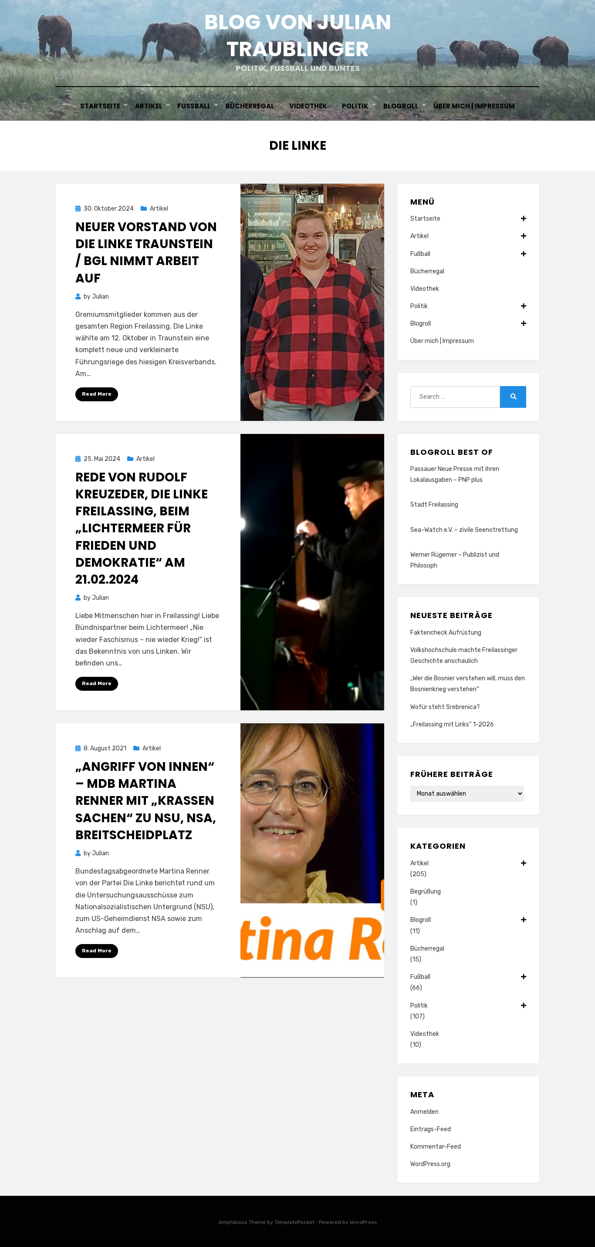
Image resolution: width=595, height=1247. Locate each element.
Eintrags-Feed (430, 1129)
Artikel (148, 106)
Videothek (308, 106)
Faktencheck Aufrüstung (445, 632)
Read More (97, 394)
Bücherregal (250, 106)
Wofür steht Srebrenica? (445, 707)
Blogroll (401, 106)
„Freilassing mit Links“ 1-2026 (452, 724)
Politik (355, 106)
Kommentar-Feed (435, 1146)
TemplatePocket (294, 1222)
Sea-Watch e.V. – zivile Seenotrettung (464, 530)
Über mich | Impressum (474, 106)
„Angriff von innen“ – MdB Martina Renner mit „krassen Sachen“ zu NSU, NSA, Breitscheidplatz (145, 801)
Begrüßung (425, 891)
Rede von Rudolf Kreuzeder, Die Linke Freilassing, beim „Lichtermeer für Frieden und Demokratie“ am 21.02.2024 (141, 528)
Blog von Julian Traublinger (297, 35)
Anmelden (424, 1112)
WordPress (363, 1222)
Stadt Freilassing (434, 504)
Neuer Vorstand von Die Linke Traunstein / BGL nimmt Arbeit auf (146, 252)
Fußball (194, 106)
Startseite (100, 106)
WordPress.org (430, 1164)
